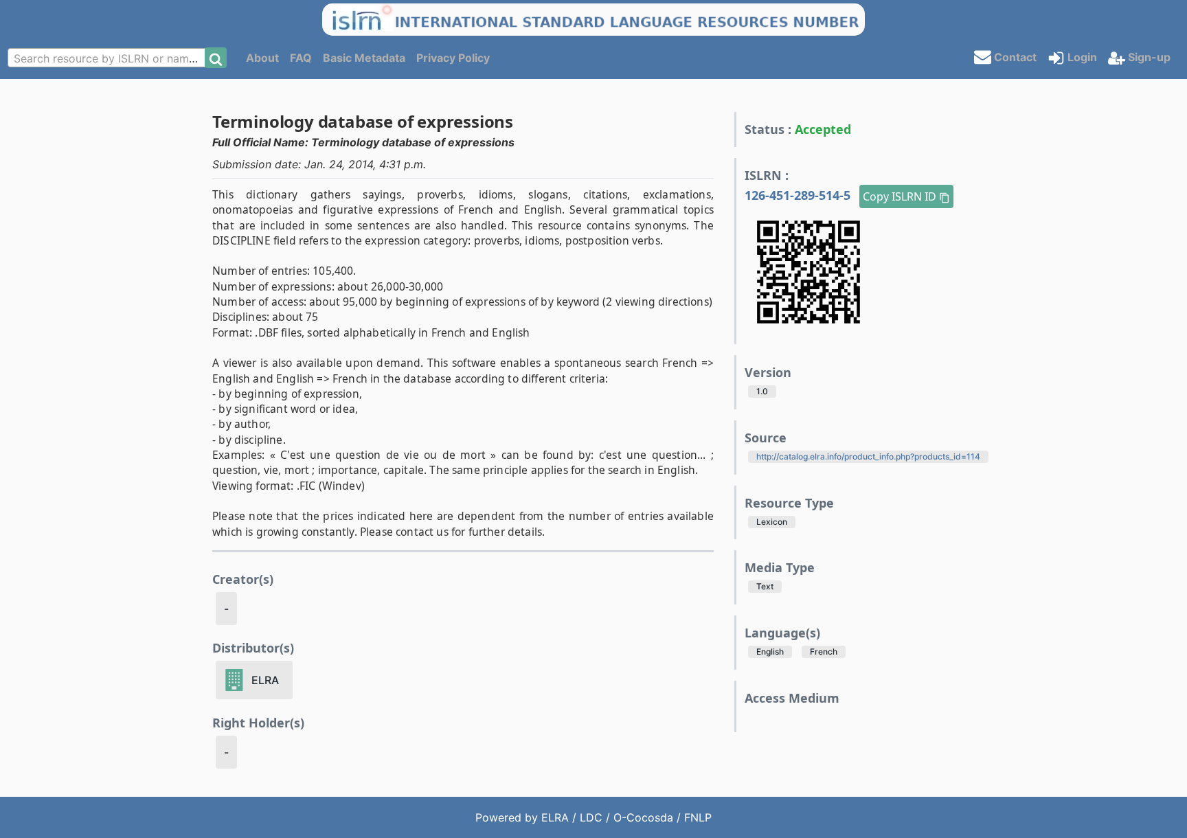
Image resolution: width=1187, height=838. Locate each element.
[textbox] (110, 58)
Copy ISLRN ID (901, 196)
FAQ (301, 58)
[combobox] (111, 57)
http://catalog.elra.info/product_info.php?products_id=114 (868, 456)
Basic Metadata (364, 58)
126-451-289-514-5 (799, 195)
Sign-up (1148, 57)
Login (1081, 57)
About (262, 58)
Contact (1014, 56)
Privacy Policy (453, 58)
